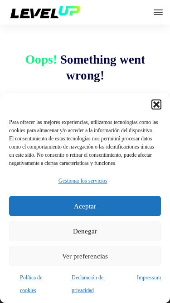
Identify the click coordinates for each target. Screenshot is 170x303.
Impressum (149, 277)
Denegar (85, 231)
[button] (156, 104)
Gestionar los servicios (82, 181)
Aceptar (85, 206)
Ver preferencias (85, 256)
